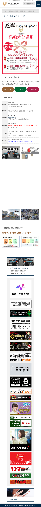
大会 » (20, 89)
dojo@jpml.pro (12, 117)
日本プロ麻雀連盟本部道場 (14, 16)
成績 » (33, 89)
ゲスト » (7, 89)
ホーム (4, 11)
